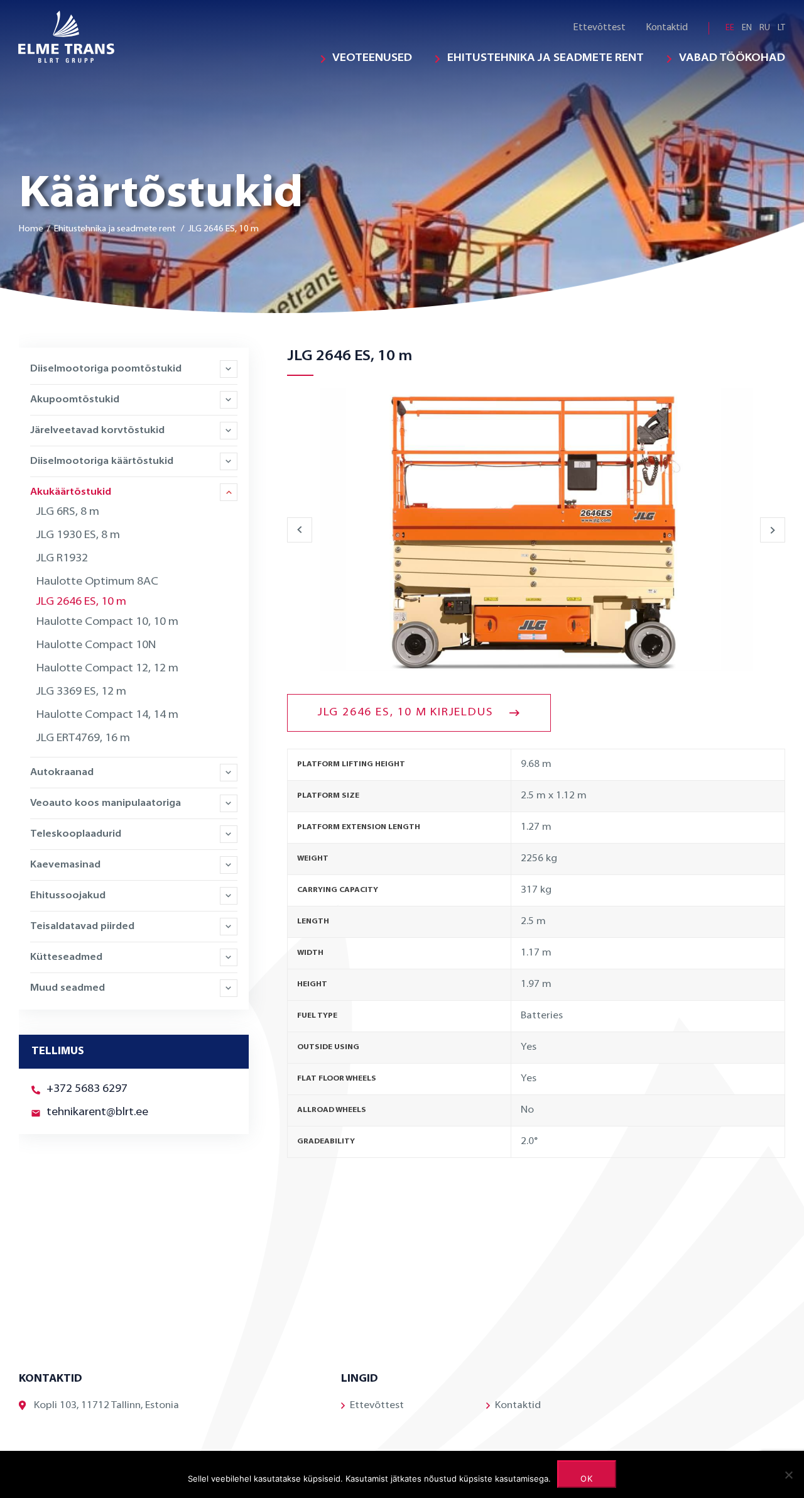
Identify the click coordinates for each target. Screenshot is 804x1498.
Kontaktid (667, 28)
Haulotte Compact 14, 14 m (107, 715)
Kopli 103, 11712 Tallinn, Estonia (106, 1406)
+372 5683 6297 (87, 1089)
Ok (587, 1478)
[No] (788, 1474)
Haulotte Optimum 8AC (97, 582)
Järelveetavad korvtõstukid (97, 431)
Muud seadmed (67, 988)
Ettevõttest (599, 28)
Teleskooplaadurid (75, 834)
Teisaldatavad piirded (82, 927)
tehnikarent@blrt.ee (97, 1112)
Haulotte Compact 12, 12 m (107, 669)
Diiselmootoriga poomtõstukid (106, 369)
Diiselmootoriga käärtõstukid (101, 461)
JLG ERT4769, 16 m (83, 738)
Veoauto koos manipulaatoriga (105, 803)
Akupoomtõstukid (74, 400)
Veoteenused (372, 58)
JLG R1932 (62, 559)
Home (31, 229)
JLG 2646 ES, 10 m (81, 602)
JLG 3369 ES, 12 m (81, 692)
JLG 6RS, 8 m (67, 512)
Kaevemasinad (65, 865)
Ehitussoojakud (68, 896)
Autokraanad (62, 773)
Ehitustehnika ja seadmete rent (545, 58)
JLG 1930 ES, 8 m (78, 535)
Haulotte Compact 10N (96, 645)
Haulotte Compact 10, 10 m (107, 622)
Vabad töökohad (732, 58)
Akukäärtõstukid (70, 492)
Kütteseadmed (66, 957)
